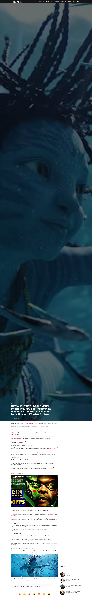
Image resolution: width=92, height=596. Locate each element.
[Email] (18, 418)
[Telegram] (17, 418)
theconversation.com (52, 552)
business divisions (51, 448)
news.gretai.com (28, 580)
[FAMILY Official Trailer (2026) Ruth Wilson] (62, 574)
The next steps (16, 434)
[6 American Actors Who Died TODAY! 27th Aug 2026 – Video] (62, 580)
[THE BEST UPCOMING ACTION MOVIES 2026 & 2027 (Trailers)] (62, 586)
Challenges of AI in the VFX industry (42, 432)
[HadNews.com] (17, 1)
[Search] (80, 1)
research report (19, 447)
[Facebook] (14, 418)
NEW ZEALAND (30, 586)
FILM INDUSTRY (15, 586)
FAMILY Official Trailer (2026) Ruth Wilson (72, 574)
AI (11, 403)
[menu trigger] (12, 1)
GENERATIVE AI (22, 586)
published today (40, 452)
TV (43, 586)
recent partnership (18, 438)
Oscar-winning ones (21, 526)
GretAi (16, 417)
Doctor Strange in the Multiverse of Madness (33, 423)
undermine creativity (32, 463)
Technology (37, 586)
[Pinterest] (16, 418)
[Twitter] (15, 418)
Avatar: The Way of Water (15, 424)
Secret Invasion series (49, 472)
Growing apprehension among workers (20, 432)
